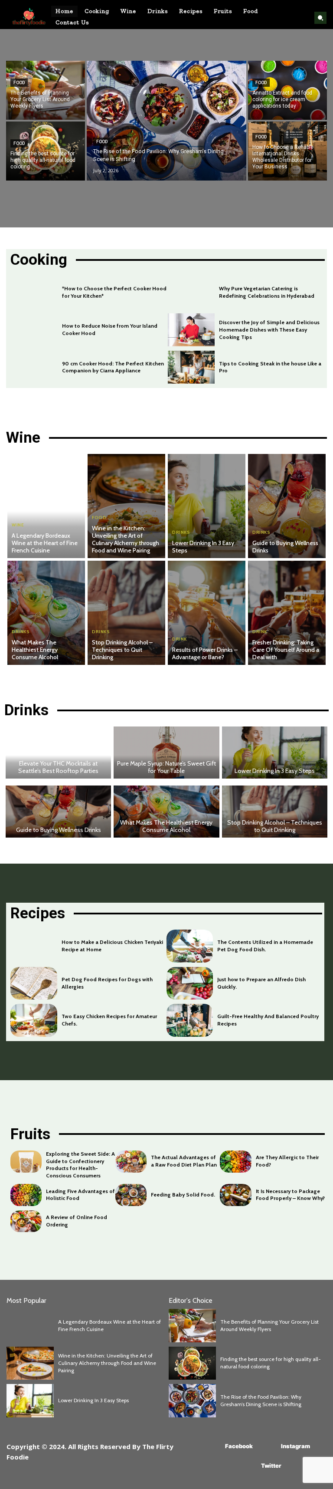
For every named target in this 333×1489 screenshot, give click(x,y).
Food (19, 82)
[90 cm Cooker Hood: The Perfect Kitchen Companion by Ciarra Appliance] (34, 367)
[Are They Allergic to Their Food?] (235, 1161)
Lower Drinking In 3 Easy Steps (203, 546)
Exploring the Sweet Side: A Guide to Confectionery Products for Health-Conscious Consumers (80, 1164)
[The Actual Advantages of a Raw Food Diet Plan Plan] (131, 1161)
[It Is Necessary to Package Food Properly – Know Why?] (235, 1195)
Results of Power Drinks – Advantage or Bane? (205, 653)
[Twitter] (248, 1466)
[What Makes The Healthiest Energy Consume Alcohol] (46, 613)
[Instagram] (268, 1446)
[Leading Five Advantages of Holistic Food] (26, 1195)
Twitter (271, 1465)
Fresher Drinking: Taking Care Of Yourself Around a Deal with (285, 649)
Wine (18, 525)
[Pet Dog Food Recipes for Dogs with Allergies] (33, 983)
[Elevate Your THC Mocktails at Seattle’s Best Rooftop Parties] (58, 752)
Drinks (181, 532)
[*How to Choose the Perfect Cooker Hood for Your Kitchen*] (34, 292)
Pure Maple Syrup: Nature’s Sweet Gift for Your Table (166, 767)
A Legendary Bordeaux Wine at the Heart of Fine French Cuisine (45, 543)
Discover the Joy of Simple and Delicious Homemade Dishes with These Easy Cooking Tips (269, 329)
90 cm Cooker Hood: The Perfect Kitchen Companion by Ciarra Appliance (113, 367)
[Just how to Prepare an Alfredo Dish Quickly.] (189, 983)
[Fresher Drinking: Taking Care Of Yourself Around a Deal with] (287, 613)
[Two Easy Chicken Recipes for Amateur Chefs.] (33, 1020)
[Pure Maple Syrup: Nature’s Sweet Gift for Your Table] (166, 752)
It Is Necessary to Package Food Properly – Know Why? (290, 1195)
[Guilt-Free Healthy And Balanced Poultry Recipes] (189, 1020)
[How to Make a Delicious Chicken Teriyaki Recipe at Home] (33, 946)
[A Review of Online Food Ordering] (26, 1221)
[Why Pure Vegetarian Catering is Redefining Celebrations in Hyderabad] (191, 292)
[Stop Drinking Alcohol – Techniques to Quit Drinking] (126, 613)
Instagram (295, 1446)
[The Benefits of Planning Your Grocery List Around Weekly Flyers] (45, 90)
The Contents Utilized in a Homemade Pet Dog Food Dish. (265, 946)
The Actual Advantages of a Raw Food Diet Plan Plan (184, 1161)
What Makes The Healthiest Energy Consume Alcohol (35, 649)
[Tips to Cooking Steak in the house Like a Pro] (191, 367)
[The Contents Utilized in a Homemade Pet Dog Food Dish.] (189, 946)
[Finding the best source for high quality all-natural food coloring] (45, 151)
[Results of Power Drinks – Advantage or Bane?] (206, 613)
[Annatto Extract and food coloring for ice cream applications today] (287, 90)
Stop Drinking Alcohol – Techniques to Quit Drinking (122, 649)
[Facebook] (212, 1446)
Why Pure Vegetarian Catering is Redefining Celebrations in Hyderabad (266, 292)
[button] (320, 18)
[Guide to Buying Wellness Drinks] (287, 506)
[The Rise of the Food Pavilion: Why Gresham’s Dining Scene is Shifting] (166, 121)
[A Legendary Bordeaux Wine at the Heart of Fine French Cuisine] (46, 506)
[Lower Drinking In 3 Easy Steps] (206, 506)
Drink (179, 639)
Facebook (239, 1446)
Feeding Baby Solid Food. (183, 1194)
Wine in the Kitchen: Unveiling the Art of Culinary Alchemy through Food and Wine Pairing (125, 539)
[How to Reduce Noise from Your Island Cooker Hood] (34, 329)
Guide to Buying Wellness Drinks (285, 546)
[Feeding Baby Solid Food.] (131, 1195)
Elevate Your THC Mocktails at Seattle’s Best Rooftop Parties (58, 767)
